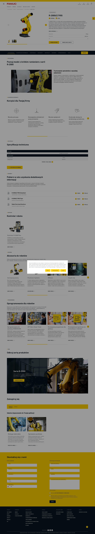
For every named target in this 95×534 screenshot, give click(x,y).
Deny (48, 270)
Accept (63, 270)
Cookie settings (55, 270)
